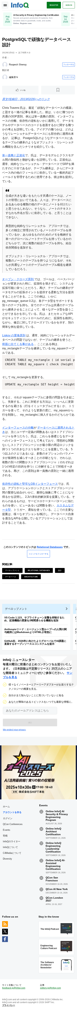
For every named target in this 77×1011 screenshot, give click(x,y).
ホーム (6, 806)
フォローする (68, 64)
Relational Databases (50, 546)
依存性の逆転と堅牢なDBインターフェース (30, 483)
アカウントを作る (12, 812)
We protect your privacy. (14, 729)
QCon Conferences (13, 824)
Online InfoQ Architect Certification (53, 831)
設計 (60, 570)
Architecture (31, 577)
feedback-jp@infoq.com (13, 988)
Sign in (69, 5)
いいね (22, 90)
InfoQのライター (11, 841)
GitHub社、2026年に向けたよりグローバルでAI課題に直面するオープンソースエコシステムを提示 (35, 642)
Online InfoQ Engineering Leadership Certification (53, 847)
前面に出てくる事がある (18, 344)
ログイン (7, 818)
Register (54, 5)
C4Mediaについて (12, 853)
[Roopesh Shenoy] (5, 64)
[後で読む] (58, 90)
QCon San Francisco (52, 879)
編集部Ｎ (13, 77)
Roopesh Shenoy (18, 64)
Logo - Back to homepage (20, 4)
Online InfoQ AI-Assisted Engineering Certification (55, 864)
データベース (10, 577)
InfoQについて (10, 847)
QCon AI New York (57, 889)
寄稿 (5, 835)
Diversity (7, 858)
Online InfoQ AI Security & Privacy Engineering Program (57, 815)
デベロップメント (12, 570)
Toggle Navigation (5, 5)
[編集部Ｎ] (5, 77)
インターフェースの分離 (18, 427)
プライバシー (8, 1005)
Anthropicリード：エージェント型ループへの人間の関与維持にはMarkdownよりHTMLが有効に (35, 631)
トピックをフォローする (38, 554)
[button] (30, 722)
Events (6, 830)
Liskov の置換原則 (13, 335)
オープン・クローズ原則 (18, 279)
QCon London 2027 (54, 899)
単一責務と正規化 (13, 155)
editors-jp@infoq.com (50, 988)
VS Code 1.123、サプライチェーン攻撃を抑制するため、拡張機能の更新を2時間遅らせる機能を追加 (34, 619)
